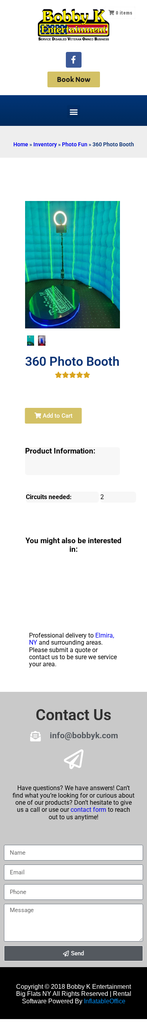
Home (20, 144)
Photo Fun (74, 144)
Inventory (45, 144)
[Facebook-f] (74, 60)
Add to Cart (57, 415)
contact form (88, 809)
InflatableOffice (104, 1001)
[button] (73, 111)
